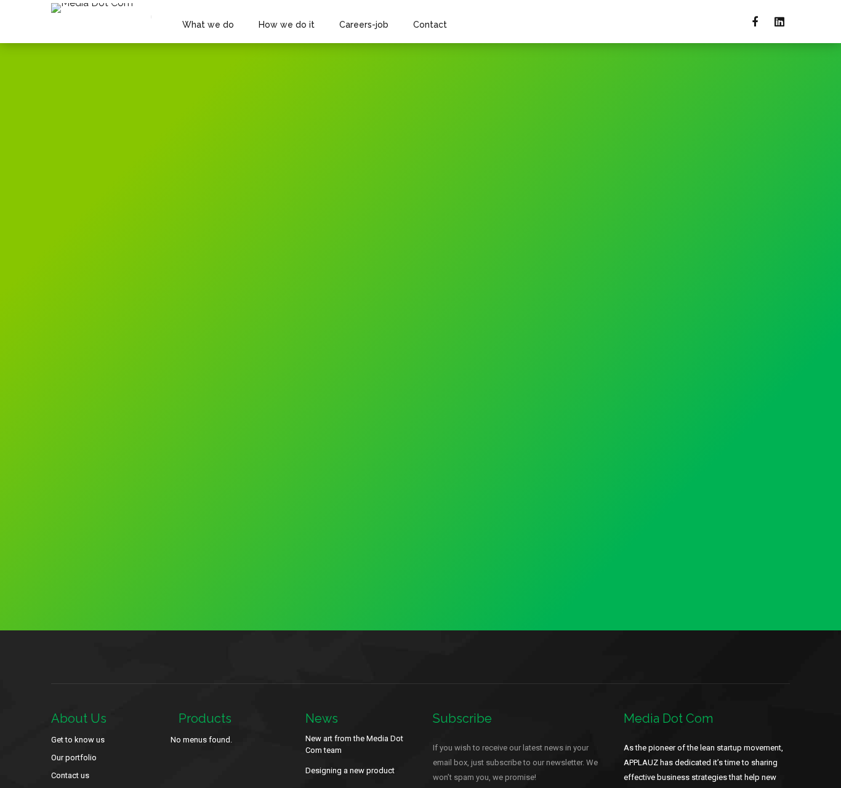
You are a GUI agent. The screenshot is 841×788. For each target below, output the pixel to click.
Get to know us (78, 739)
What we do (208, 25)
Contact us (70, 775)
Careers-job (363, 25)
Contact (430, 25)
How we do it (287, 25)
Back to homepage (638, 370)
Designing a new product (350, 770)
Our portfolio (74, 757)
